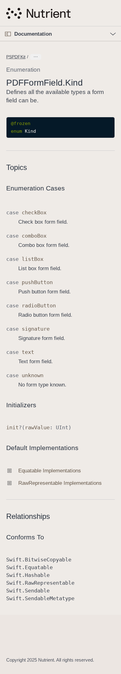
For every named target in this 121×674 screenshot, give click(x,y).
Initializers (21, 404)
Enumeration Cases (35, 188)
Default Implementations (42, 447)
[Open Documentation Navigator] (7, 33)
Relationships (28, 516)
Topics (16, 167)
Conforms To (25, 537)
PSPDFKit (15, 56)
